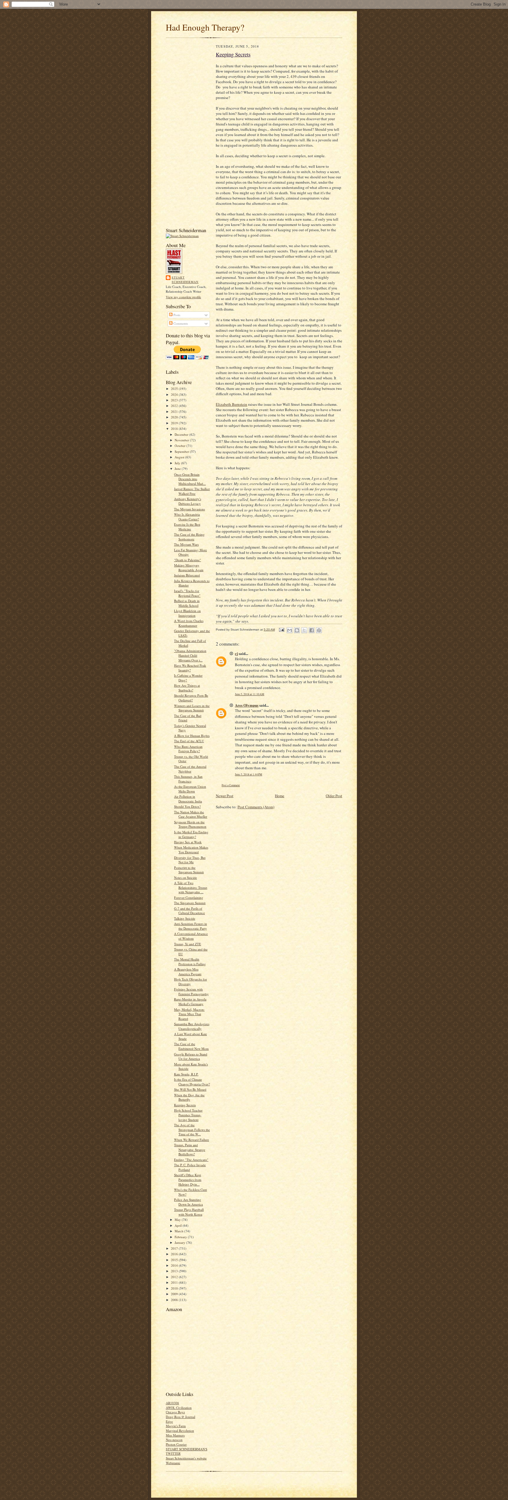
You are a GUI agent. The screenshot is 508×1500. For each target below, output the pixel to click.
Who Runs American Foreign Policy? (188, 748)
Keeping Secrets (185, 1105)
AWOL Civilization (179, 1407)
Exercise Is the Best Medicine (187, 526)
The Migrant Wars (186, 544)
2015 (175, 1260)
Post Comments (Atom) (256, 807)
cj (236, 653)
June (178, 468)
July (178, 463)
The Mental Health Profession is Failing (190, 961)
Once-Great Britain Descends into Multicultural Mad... (190, 479)
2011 (175, 1282)
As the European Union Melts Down (190, 788)
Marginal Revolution (180, 1430)
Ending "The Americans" (191, 1159)
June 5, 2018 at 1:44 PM (248, 774)
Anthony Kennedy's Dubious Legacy (187, 501)
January (180, 1242)
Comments (180, 323)
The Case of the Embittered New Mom (191, 1046)
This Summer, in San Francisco (188, 778)
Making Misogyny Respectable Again (188, 567)
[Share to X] (304, 630)
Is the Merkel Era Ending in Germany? (191, 834)
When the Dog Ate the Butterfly (189, 1097)
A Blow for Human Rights (192, 735)
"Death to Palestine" (187, 560)
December (182, 434)
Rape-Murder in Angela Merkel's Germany (190, 1001)
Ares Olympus (246, 705)
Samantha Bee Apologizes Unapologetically (191, 1026)
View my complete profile (183, 297)
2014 (175, 1265)
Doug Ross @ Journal (180, 1416)
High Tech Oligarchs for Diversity (190, 981)
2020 (175, 417)
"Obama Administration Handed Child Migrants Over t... (190, 655)
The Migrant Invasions (189, 509)
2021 (175, 411)
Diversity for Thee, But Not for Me (189, 859)
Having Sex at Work (188, 842)
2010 (175, 1288)
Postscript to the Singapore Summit (189, 869)
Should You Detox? (187, 806)
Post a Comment (231, 785)
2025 (175, 388)
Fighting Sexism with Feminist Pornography (191, 991)
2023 (175, 400)
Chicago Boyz (175, 1412)
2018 (175, 428)
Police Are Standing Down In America (188, 1201)
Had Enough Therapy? (205, 27)
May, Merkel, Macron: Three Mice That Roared (189, 1014)
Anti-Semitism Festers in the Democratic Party (190, 926)
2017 (175, 1248)
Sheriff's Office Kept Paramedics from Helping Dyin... (187, 1179)
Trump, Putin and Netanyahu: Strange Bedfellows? (189, 1149)
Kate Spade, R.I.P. (186, 1074)
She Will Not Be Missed (190, 1089)
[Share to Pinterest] (319, 630)
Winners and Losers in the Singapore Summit (192, 708)
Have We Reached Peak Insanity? (190, 667)
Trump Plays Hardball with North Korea (189, 1211)
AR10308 (172, 1403)
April (179, 1225)
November (182, 440)
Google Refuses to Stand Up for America (190, 1056)
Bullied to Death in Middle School (187, 603)
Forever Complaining (188, 897)
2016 (175, 1254)
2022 (175, 405)
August (180, 457)
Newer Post (224, 795)
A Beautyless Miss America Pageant (187, 971)
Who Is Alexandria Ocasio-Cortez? (187, 516)
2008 (175, 1300)
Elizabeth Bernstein (231, 404)
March (179, 1231)
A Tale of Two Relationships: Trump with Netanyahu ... (190, 887)
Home (279, 795)
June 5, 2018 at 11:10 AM (249, 694)
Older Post (334, 795)
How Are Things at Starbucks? (187, 687)
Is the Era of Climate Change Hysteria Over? (192, 1081)
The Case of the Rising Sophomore (189, 536)
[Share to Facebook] (312, 630)
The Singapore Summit (189, 903)
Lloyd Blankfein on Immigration (187, 613)
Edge (169, 1421)
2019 (175, 423)
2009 (175, 1294)
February (181, 1237)
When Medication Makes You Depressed (191, 849)
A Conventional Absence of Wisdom (191, 936)
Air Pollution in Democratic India (188, 798)
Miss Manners (175, 1435)
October (180, 445)
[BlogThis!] (297, 630)
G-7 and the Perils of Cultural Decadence (189, 910)
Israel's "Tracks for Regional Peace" (187, 593)
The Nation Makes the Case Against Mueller (190, 814)
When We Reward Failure (191, 1139)
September (182, 451)
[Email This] (290, 630)
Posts (176, 315)
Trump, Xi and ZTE (187, 944)
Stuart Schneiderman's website (186, 1458)
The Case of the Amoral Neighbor (190, 768)
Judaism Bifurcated (187, 575)
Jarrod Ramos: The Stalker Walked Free (192, 491)
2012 (175, 1277)
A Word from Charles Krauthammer (188, 623)
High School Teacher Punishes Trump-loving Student (188, 1115)
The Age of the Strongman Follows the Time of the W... (192, 1129)
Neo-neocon (174, 1439)
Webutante (173, 1463)
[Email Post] (281, 629)
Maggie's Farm (176, 1426)
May (178, 1219)
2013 (175, 1271)
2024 (175, 394)
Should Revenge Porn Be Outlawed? (191, 697)
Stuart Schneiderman (185, 279)
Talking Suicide (184, 918)
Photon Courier (176, 1444)
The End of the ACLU (189, 741)
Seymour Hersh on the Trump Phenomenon (190, 824)
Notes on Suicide (185, 877)
